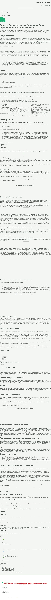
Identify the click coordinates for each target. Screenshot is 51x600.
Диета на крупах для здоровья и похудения (8, 212)
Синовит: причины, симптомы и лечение (8, 570)
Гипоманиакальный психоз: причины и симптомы (9, 573)
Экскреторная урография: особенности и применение (10, 158)
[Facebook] (2, 582)
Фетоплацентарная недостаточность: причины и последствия (13, 562)
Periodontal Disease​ (6, 592)
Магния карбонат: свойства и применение (8, 82)
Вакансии (4, 589)
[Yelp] (8, 582)
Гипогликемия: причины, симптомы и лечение (10, 556)
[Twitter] (4, 582)
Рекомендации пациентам (7, 590)
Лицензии (4, 588)
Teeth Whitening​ (5, 591)
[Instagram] (6, 582)
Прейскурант (5, 587)
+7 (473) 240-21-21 (6, 15)
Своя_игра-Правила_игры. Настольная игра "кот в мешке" (11, 246)
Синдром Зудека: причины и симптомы (8, 568)
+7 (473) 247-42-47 (45, 5)
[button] (2, 21)
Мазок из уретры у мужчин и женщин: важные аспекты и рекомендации (13, 566)
